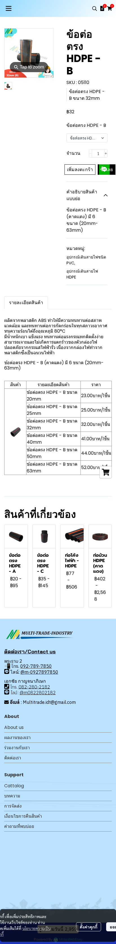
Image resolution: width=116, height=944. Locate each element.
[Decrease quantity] (90, 153)
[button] (95, 8)
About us (14, 727)
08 (21, 686)
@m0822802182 (38, 692)
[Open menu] (8, 8)
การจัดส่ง (13, 806)
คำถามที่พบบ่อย (19, 826)
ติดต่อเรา (12, 758)
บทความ (12, 796)
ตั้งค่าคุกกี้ (88, 926)
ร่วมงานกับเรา (17, 747)
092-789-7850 (36, 666)
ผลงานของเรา (17, 737)
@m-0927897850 (39, 672)
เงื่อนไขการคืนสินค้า (23, 816)
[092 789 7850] (6, 671)
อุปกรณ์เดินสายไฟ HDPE (82, 274)
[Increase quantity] (105, 153)
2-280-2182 (37, 686)
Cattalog (14, 785)
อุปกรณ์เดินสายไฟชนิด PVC (86, 260)
